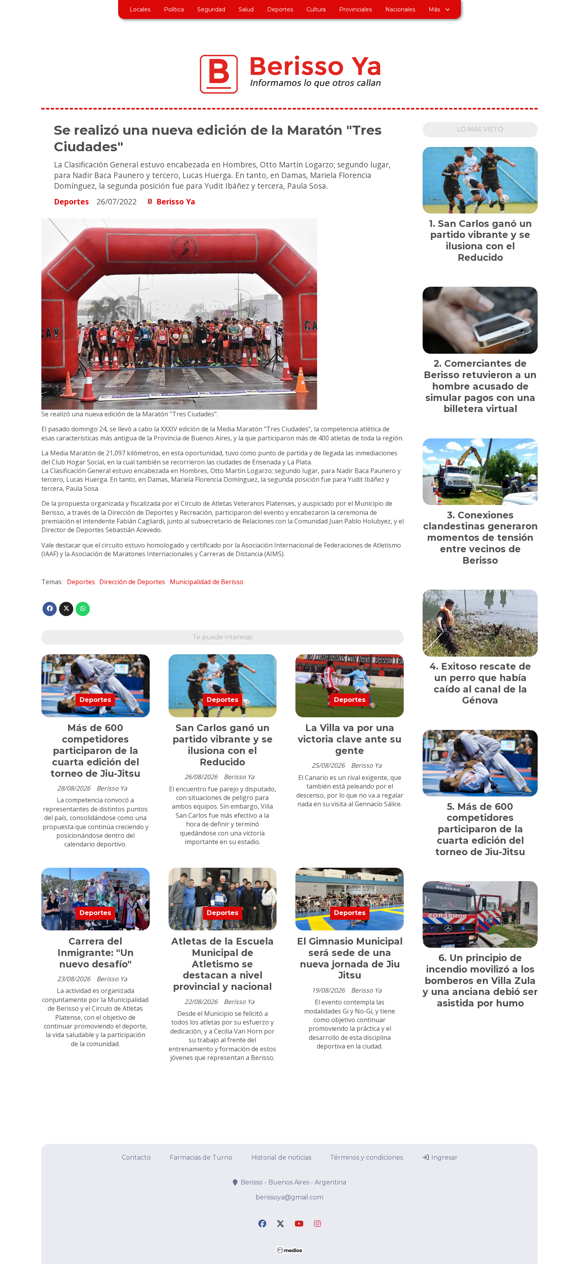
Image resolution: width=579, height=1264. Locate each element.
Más (434, 9)
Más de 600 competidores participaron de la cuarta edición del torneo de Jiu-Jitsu (95, 750)
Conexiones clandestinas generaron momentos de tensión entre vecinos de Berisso (480, 538)
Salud (246, 9)
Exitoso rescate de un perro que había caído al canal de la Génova (482, 683)
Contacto (136, 1157)
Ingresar (444, 1157)
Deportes (280, 9)
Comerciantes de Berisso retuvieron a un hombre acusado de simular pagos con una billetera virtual (480, 386)
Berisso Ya (175, 201)
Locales (140, 9)
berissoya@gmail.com (289, 1197)
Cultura (316, 9)
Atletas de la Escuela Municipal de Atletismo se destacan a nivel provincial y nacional (222, 964)
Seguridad (211, 9)
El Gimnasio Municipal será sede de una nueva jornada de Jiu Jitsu (350, 958)
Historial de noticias (281, 1157)
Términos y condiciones (366, 1157)
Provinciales (355, 9)
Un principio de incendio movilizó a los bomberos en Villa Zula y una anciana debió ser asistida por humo (480, 980)
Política (174, 9)
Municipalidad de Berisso (206, 581)
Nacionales (400, 9)
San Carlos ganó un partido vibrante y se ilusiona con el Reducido (223, 744)
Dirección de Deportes (132, 581)
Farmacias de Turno (201, 1157)
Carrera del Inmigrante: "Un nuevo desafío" (96, 953)
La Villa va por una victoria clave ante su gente (349, 739)
